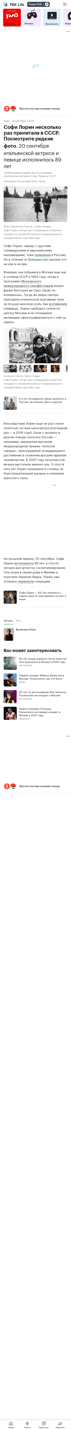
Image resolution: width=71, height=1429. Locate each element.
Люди (7, 120)
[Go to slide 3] (40, 368)
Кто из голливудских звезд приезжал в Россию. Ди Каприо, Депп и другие (42, 400)
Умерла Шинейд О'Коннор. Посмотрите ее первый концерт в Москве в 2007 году (39, 712)
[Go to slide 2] (25, 368)
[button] (35, 108)
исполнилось (23, 562)
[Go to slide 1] (10, 368)
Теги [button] (18, 620)
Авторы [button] (8, 620)
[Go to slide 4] (55, 368)
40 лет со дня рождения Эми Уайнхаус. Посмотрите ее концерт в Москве (43, 693)
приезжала (43, 254)
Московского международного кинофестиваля (28, 283)
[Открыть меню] (64, 4)
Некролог (24, 718)
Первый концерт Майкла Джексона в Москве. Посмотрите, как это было (41, 676)
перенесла (26, 580)
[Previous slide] (20, 345)
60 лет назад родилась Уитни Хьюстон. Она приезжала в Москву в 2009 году (43, 660)
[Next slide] (51, 345)
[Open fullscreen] (61, 334)
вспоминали (58, 303)
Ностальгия (25, 665)
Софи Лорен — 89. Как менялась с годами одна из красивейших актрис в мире (42, 595)
